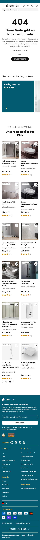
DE (6, 503)
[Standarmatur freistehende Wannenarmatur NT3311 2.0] (10, 351)
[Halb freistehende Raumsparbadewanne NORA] (10, 270)
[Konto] (28, 5)
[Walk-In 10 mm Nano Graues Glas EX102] (10, 150)
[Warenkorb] (36, 5)
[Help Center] (23, 5)
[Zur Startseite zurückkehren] (12, 5)
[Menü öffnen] (3, 5)
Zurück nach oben (18, 529)
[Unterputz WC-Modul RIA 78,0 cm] (29, 231)
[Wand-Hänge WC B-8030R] (10, 190)
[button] (6, 174)
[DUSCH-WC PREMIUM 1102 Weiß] (29, 351)
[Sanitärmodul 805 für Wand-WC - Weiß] (29, 311)
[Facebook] (16, 442)
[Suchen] (4, 9)
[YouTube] (24, 442)
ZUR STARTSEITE (20, 59)
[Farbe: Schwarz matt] (10, 382)
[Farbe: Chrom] (6, 382)
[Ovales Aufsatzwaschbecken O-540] (29, 150)
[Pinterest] (20, 442)
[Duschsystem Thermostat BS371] (29, 270)
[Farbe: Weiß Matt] (3, 382)
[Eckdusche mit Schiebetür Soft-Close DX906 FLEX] (10, 311)
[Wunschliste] (32, 5)
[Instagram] (11, 442)
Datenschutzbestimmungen (9, 429)
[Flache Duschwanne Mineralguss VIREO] (10, 231)
